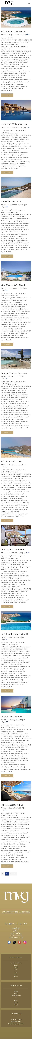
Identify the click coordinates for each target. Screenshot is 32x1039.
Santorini (16, 993)
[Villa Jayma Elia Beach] (16, 535)
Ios (16, 998)
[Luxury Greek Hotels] (9, 3)
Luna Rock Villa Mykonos (14, 124)
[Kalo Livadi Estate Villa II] (16, 620)
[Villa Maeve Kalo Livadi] (16, 271)
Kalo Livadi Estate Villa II (14, 634)
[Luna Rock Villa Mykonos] (16, 110)
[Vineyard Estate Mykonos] (16, 359)
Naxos (16, 1000)
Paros (16, 1002)
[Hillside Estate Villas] (16, 791)
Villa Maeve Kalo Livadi (13, 285)
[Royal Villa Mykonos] (16, 704)
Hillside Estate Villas (12, 805)
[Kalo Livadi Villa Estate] (16, 17)
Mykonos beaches (16, 1021)
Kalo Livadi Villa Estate (13, 31)
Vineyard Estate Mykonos (14, 373)
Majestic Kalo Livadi (11, 201)
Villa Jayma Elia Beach (13, 549)
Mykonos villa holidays (16, 1019)
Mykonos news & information (16, 1024)
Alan (28, 34)
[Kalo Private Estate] (16, 447)
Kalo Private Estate (11, 461)
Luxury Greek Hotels (16, 963)
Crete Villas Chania (16, 995)
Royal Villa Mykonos (11, 716)
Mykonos (16, 991)
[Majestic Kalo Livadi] (16, 187)
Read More (7, 95)
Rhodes (16, 1005)
